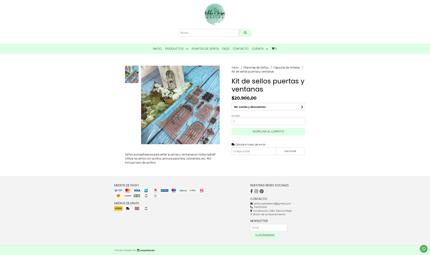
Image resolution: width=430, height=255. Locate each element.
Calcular (290, 151)
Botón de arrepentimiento (269, 214)
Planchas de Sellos (256, 67)
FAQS (225, 48)
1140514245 (260, 207)
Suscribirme (265, 235)
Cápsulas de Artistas (286, 67)
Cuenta (258, 48)
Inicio (157, 48)
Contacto (241, 48)
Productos (174, 48)
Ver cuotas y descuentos (250, 106)
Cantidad (236, 116)
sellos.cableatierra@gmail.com (272, 203)
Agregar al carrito (268, 131)
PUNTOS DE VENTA (205, 48)
